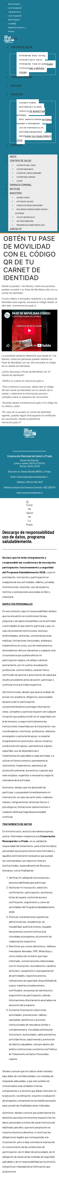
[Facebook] (22, 444)
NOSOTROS (17, 94)
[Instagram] (29, 444)
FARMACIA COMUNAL (22, 77)
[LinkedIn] (36, 444)
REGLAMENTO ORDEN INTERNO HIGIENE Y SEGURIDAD (34, 122)
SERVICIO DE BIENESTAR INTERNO (31, 113)
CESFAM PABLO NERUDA (31, 68)
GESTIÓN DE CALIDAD (30, 107)
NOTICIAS (16, 85)
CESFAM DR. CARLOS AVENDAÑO (36, 64)
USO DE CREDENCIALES (31, 128)
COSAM (23, 72)
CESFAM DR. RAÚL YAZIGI (32, 55)
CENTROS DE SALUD (21, 47)
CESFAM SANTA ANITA (30, 60)
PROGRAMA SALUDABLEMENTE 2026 (34, 138)
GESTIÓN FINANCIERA (30, 132)
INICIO (14, 38)
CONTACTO (17, 144)
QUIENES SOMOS (27, 103)
